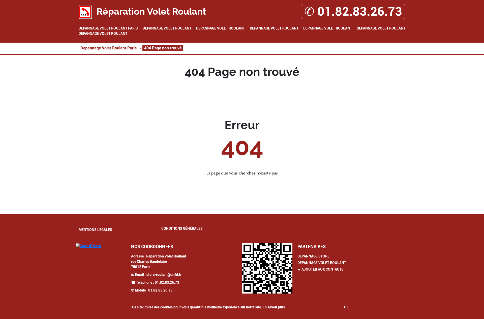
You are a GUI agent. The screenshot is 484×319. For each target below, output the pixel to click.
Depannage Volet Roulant (167, 28)
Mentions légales (95, 230)
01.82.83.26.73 (167, 282)
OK (346, 307)
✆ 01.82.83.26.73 (353, 11)
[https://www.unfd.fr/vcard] (267, 268)
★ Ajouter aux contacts (320, 269)
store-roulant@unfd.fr (164, 275)
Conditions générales (182, 228)
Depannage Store (313, 256)
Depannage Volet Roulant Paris (108, 28)
